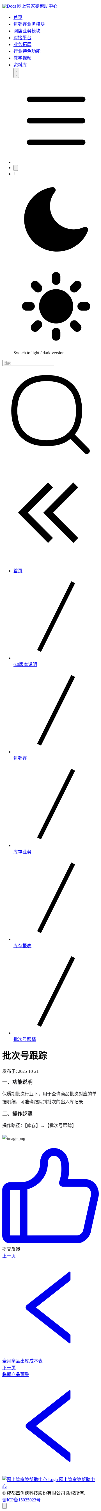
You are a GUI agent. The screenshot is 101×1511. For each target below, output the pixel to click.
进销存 (20, 758)
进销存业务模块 (29, 24)
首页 (17, 17)
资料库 (20, 64)
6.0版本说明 (25, 664)
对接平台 (22, 37)
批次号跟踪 (24, 1039)
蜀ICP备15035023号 (21, 1499)
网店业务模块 (26, 31)
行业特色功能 (26, 51)
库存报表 (22, 945)
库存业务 (22, 852)
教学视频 (22, 58)
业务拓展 (22, 44)
